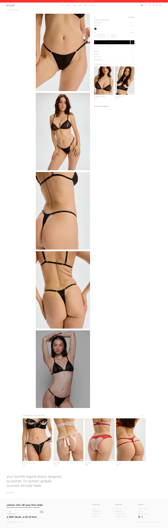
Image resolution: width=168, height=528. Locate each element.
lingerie (68, 5)
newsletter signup (143, 508)
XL (110, 35)
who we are (96, 508)
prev (95, 80)
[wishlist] (156, 5)
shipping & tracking (120, 516)
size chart (132, 32)
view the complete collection (101, 106)
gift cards (141, 511)
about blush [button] (96, 504)
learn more (10, 492)
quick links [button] (118, 504)
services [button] (140, 504)
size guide (118, 508)
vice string (118, 463)
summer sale (92, 5)
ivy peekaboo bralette (99, 96)
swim (80, 5)
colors (95, 101)
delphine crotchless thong (29, 463)
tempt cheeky (57, 463)
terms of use (158, 522)
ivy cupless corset (119, 96)
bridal (85, 5)
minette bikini (88, 463)
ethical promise (97, 511)
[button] (149, 5)
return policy (118, 511)
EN (19, 522)
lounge (74, 5)
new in (62, 5)
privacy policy (151, 522)
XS (95, 35)
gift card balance (143, 514)
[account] (153, 5)
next (113, 80)
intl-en (144, 5)
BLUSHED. (95, 516)
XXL (114, 35)
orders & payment (120, 514)
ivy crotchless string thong (12, 10)
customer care (97, 514)
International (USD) (11, 522)
